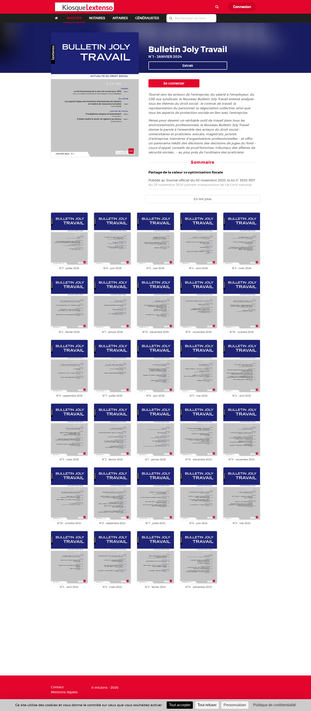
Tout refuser (207, 705)
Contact (57, 687)
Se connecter (173, 83)
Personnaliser (235, 705)
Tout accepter (180, 705)
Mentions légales (64, 692)
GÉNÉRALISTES (147, 18)
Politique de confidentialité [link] (274, 705)
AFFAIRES (120, 18)
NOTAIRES (97, 18)
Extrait (187, 66)
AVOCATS (74, 18)
